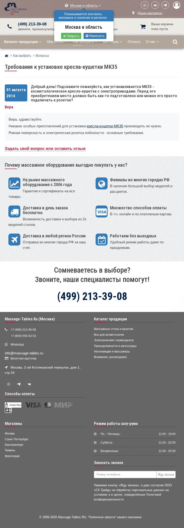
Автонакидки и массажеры (112, 351)
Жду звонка (166, 474)
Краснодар (12, 456)
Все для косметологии (109, 334)
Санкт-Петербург (16, 439)
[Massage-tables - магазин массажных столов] (16, 8)
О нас (150, 42)
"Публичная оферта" (102, 517)
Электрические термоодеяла (114, 340)
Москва (10, 433)
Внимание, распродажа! (110, 357)
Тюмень (10, 450)
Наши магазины (150, 13)
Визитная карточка (23, 358)
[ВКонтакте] (155, 5)
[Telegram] (165, 5)
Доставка (110, 42)
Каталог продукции (110, 319)
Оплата (134, 42)
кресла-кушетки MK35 (105, 126)
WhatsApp (17, 344)
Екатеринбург (14, 444)
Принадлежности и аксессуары (115, 346)
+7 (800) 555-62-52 (23, 336)
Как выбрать (83, 42)
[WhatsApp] (145, 5)
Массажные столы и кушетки (113, 329)
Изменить (96, 36)
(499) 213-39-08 (32, 24)
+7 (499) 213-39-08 (23, 329)
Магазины (55, 42)
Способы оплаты (20, 393)
